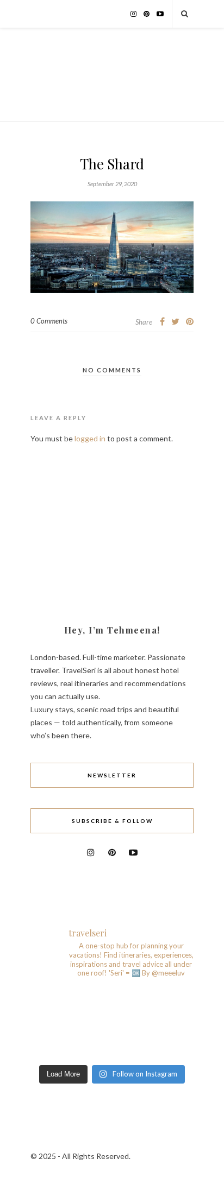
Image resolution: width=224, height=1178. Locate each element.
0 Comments (48, 320)
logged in (89, 438)
